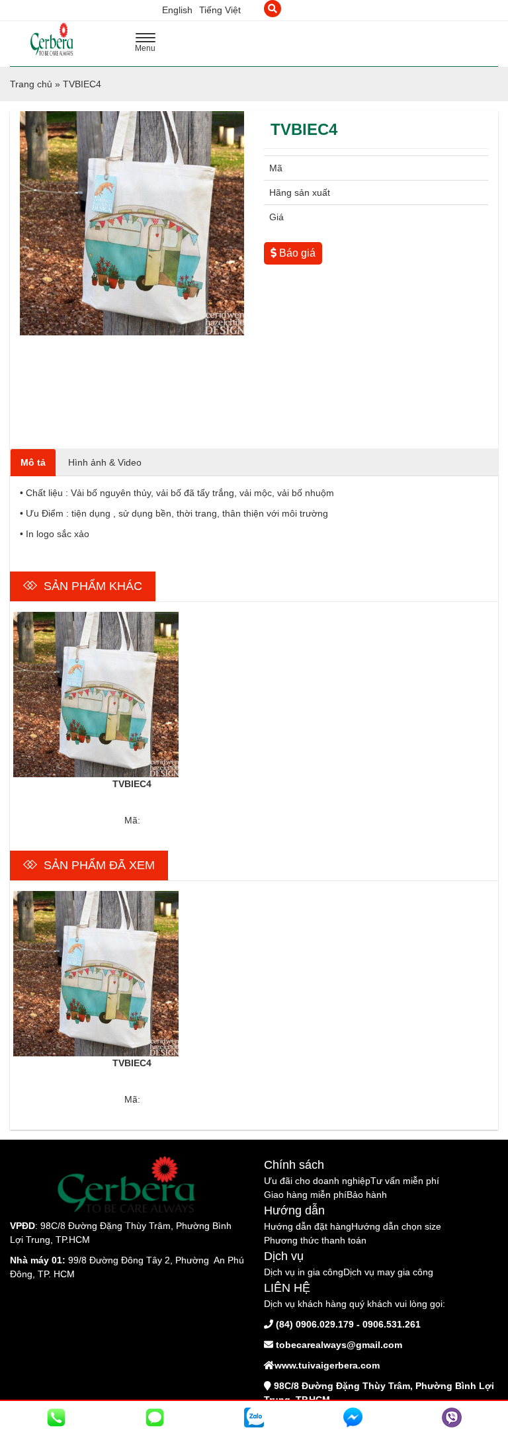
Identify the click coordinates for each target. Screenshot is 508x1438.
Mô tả (33, 462)
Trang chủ (31, 84)
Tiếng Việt (220, 10)
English (177, 10)
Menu (149, 44)
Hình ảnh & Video (105, 462)
